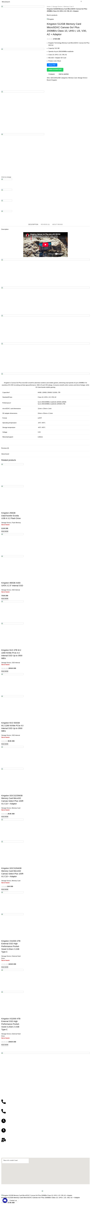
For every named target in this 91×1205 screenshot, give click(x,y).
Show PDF (52, 65)
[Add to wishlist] (13, 509)
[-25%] (12, 684)
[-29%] (12, 829)
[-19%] (12, 980)
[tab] (33, 224)
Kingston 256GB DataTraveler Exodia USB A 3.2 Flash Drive (11, 516)
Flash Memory (16, 522)
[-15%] (12, 611)
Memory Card (68, 6)
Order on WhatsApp (55, 69)
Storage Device (57, 6)
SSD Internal (16, 590)
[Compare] (3, 509)
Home (49, 6)
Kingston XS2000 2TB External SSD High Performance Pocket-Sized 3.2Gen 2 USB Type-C (10, 946)
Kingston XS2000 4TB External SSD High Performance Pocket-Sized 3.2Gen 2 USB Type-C (10, 1024)
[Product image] (12, 496)
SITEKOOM (58, 1187)
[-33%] (12, 902)
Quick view (8, 509)
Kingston (54, 80)
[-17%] (12, 757)
